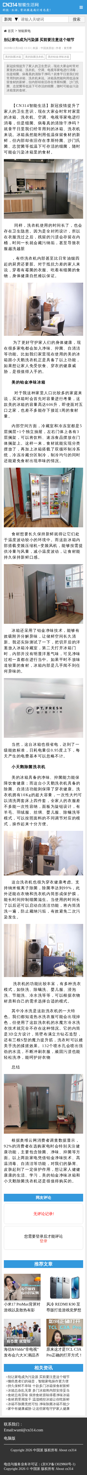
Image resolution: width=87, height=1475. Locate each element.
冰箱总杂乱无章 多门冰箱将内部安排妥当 (39, 1390)
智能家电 (24, 31)
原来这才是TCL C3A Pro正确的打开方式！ (64, 1352)
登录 (43, 1241)
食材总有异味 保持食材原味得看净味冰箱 (39, 1395)
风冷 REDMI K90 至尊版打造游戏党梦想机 (63, 1307)
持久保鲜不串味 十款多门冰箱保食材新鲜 (39, 1386)
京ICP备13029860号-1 (58, 1464)
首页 (11, 31)
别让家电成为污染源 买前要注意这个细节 (39, 1377)
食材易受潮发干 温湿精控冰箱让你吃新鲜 (39, 1399)
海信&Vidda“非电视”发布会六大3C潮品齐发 (21, 1352)
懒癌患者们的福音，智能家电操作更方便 (38, 1381)
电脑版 (9, 1438)
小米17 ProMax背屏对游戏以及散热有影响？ (22, 1307)
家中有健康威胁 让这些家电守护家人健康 (39, 1409)
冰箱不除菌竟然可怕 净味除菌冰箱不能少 (39, 1404)
